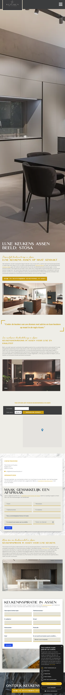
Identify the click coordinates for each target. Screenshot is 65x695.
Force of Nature (39, 265)
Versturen (8, 527)
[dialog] (51, 669)
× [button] (61, 646)
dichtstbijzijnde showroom (45, 481)
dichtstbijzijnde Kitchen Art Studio (30, 495)
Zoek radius (9, 412)
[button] (42, 430)
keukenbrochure (47, 605)
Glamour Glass (6, 267)
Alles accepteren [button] (51, 683)
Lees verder (52, 664)
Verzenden (8, 645)
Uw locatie (9, 408)
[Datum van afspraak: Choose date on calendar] (53, 522)
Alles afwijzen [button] (51, 687)
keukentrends (45, 548)
